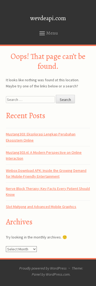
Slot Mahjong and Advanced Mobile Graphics (41, 206)
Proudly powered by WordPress (43, 268)
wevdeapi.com (48, 18)
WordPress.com (58, 274)
